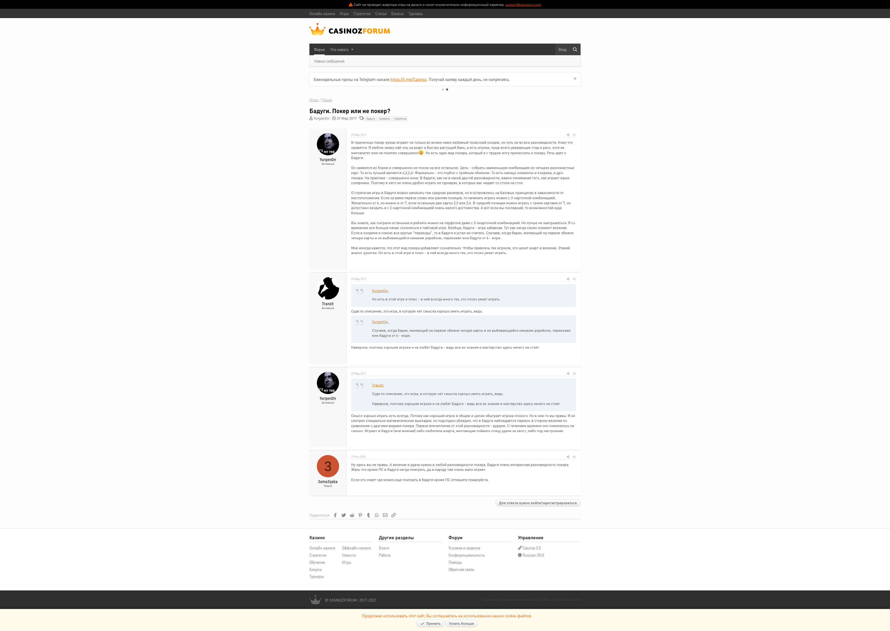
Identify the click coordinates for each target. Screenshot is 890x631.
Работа (384, 554)
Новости (349, 554)
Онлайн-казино (322, 547)
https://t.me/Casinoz (409, 79)
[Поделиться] (568, 134)
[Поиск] (575, 49)
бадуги (371, 118)
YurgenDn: (380, 290)
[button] (352, 49)
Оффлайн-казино (356, 547)
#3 (574, 373)
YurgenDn (321, 118)
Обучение (317, 562)
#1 (574, 135)
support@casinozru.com (523, 4)
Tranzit (328, 303)
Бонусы (315, 569)
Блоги (384, 547)
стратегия (400, 118)
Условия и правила (464, 547)
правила (384, 118)
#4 (574, 457)
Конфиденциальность (466, 554)
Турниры (316, 576)
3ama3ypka (328, 481)
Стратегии (318, 554)
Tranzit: (378, 384)
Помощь (455, 562)
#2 (574, 279)
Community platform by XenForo (532, 599)
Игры (346, 562)
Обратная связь (461, 569)
